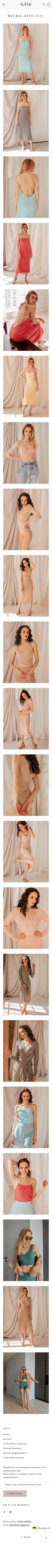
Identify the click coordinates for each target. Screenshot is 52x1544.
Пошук (6, 1434)
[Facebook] (4, 1512)
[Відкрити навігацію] (3, 4)
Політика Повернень (12, 1448)
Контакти (7, 1439)
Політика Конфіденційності (15, 1453)
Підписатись (15, 1493)
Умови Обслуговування (13, 1457)
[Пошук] (44, 4)
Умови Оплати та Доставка (15, 1443)
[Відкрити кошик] (48, 4)
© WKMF (26, 1537)
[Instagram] (10, 1512)
